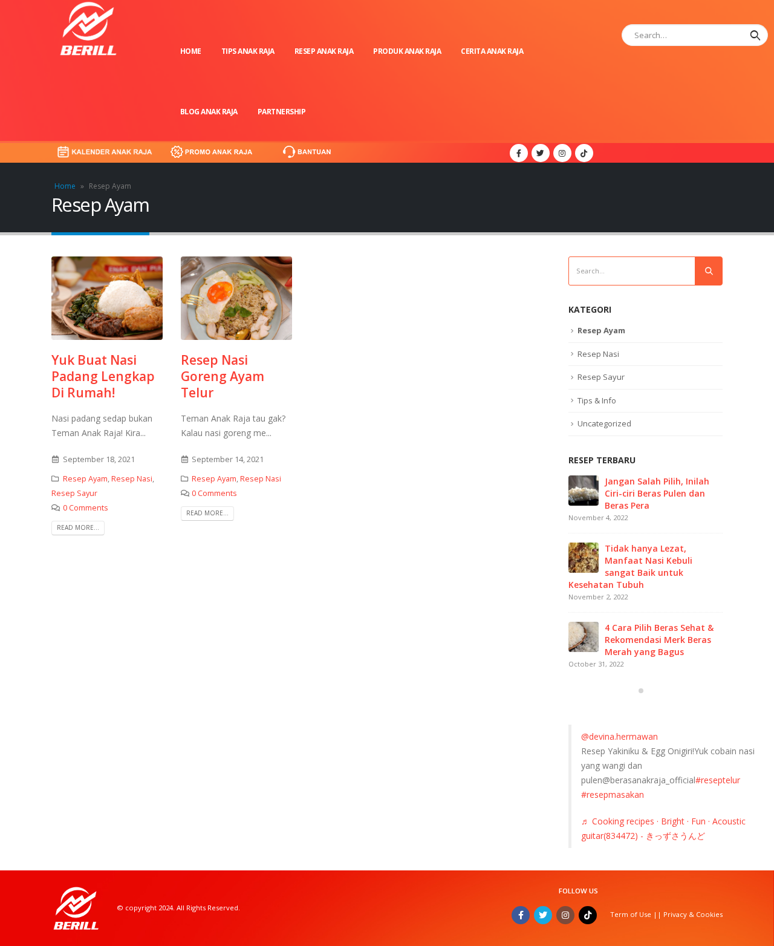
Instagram (565, 915)
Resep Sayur (74, 493)
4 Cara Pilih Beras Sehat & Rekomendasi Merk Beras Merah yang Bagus (659, 639)
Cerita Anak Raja (492, 51)
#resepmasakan (612, 794)
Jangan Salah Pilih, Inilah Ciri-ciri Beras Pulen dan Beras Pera (657, 493)
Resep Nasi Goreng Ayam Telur (222, 376)
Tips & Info (596, 400)
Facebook (521, 915)
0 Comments (85, 508)
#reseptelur (717, 780)
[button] (641, 690)
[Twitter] (541, 153)
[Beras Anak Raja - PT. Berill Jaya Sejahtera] (87, 28)
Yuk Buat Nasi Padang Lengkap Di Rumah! (103, 376)
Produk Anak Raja (407, 51)
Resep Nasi (131, 479)
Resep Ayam (85, 479)
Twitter (543, 915)
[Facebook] (519, 153)
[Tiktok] (584, 153)
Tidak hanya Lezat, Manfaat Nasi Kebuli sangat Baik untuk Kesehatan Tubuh (630, 566)
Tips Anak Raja (248, 51)
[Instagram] (562, 153)
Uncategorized (604, 423)
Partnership (282, 111)
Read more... (78, 527)
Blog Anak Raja (209, 111)
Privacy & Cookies (693, 914)
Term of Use (631, 914)
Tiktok (588, 915)
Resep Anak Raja (324, 51)
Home (190, 51)
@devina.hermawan (619, 736)
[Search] (755, 35)
